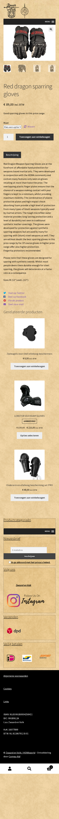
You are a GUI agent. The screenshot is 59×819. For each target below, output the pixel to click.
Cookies (7, 688)
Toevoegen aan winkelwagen (34, 136)
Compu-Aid (14, 756)
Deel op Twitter (16, 292)
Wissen (31, 126)
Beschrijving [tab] (12, 154)
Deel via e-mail (16, 304)
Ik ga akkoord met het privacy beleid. (30, 562)
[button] (51, 29)
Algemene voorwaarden (15, 675)
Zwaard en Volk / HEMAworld (20, 752)
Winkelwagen (45, 766)
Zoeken (29, 769)
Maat (6, 122)
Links (6, 701)
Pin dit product (16, 300)
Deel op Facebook (17, 296)
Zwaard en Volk (23, 585)
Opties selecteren (29, 435)
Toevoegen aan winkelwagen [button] (29, 366)
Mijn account (10, 769)
